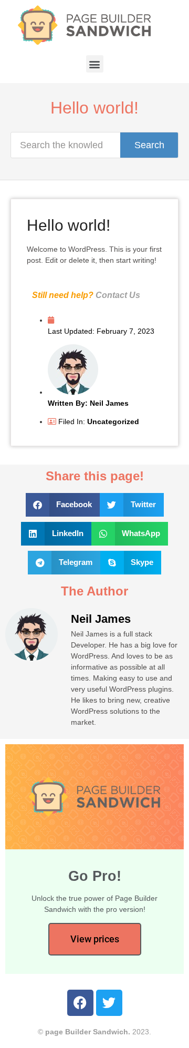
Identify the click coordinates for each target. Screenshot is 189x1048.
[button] (94, 64)
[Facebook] (80, 1003)
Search (149, 145)
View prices (94, 938)
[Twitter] (109, 1003)
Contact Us (118, 295)
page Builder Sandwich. (87, 1032)
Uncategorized (113, 421)
